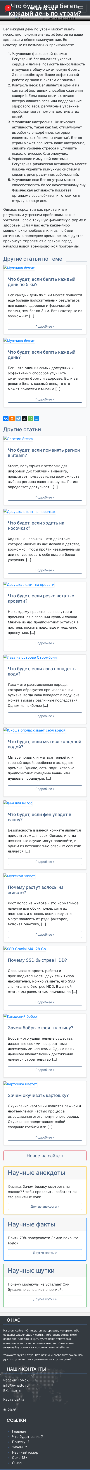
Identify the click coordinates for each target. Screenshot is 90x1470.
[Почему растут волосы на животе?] (45, 876)
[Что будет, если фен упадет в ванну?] (45, 803)
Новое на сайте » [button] (45, 1155)
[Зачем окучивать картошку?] (45, 1084)
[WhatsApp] (30, 418)
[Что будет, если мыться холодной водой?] (45, 731)
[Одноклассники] (12, 418)
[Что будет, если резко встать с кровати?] (45, 585)
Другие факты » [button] (45, 1252)
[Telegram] (18, 418)
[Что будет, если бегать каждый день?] (45, 341)
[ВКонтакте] (6, 418)
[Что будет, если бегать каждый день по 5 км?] (45, 268)
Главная (19, 1431)
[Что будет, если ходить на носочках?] (45, 512)
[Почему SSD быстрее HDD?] (45, 949)
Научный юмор (25, 1452)
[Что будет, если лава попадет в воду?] (45, 658)
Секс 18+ (20, 1457)
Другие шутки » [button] (45, 1299)
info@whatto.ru (16, 1385)
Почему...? (20, 1442)
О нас (17, 1463)
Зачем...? (19, 1447)
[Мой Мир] (36, 418)
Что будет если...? (27, 1436)
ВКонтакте (12, 1390)
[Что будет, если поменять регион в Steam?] (45, 439)
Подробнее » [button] (45, 326)
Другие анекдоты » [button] (45, 1206)
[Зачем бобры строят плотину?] (45, 1017)
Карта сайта (13, 1399)
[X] (24, 418)
